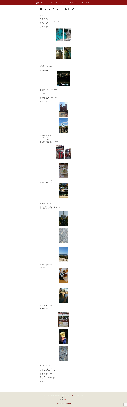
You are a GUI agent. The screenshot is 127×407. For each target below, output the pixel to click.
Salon (54, 2)
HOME (51, 2)
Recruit (76, 2)
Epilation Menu (64, 395)
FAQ (70, 2)
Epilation (62, 2)
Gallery (67, 2)
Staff (73, 2)
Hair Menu (57, 2)
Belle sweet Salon (57, 395)
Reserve (80, 2)
